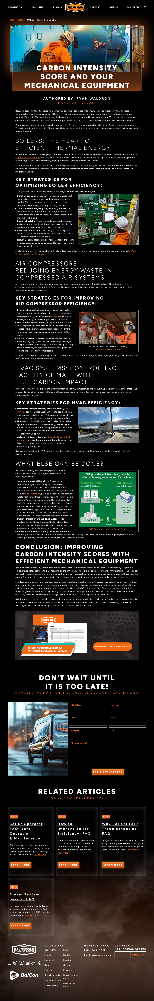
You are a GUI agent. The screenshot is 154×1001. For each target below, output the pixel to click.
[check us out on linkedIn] (27, 963)
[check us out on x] (39, 963)
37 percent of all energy (27, 157)
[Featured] (24, 975)
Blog (21, 20)
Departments (15, 7)
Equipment (37, 7)
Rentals (57, 7)
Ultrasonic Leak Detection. (108, 349)
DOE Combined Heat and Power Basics (108, 529)
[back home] (24, 949)
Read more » (40, 854)
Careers (113, 7)
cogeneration (33, 493)
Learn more (20, 865)
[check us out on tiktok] (33, 963)
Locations (94, 7)
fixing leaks (55, 316)
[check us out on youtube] (21, 963)
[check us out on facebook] (9, 963)
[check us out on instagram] (15, 963)
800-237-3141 (133, 7)
